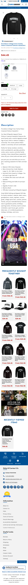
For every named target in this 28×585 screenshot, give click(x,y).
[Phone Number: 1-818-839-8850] (2, 1)
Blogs (4, 547)
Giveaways (6, 545)
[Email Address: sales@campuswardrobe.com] (5, 1)
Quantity (4, 94)
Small (4, 85)
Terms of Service (8, 516)
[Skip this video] (3, 221)
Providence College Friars (19, 47)
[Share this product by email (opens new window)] (13, 115)
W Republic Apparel (8, 41)
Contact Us (6, 508)
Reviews (5, 537)
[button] (2, 4)
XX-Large (13, 89)
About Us (5, 506)
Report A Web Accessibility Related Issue (14, 571)
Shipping (5, 542)
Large (20, 85)
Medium (12, 85)
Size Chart (22, 93)
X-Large (5, 89)
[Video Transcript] (6, 221)
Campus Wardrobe (13, 574)
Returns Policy (7, 539)
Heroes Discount (8, 556)
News (4, 550)
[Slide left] (10, 38)
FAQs (4, 511)
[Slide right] (17, 38)
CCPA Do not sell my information (13, 525)
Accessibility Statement (10, 522)
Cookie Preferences (9, 527)
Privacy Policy (7, 514)
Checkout (25, 1)
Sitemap (5, 558)
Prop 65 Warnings (8, 519)
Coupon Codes (7, 553)
